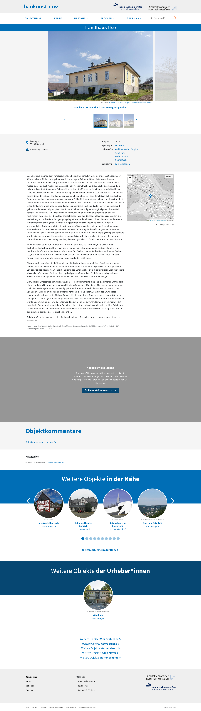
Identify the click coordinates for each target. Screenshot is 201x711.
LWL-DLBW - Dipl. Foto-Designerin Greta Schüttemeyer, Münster (130, 102)
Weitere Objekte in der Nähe (99, 550)
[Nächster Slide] (173, 500)
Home (27, 707)
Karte (27, 681)
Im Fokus (29, 685)
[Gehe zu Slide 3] (90, 538)
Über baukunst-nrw (86, 681)
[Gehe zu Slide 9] (114, 538)
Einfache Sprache (71, 707)
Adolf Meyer (120, 153)
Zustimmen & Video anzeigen (99, 390)
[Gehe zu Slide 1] (82, 538)
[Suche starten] (175, 18)
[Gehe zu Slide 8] (110, 538)
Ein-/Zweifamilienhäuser (55, 462)
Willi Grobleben (122, 164)
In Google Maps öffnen (166, 224)
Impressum (43, 707)
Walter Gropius (99, 658)
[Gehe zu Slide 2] (86, 538)
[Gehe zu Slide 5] (98, 538)
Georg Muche (121, 160)
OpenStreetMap (161, 220)
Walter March (121, 156)
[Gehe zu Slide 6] (102, 538)
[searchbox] (159, 18)
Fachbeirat (82, 685)
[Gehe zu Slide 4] (94, 538)
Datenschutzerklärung (56, 707)
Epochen (29, 690)
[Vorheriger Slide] (28, 500)
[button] (136, 120)
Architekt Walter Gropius (126, 149)
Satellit (169, 176)
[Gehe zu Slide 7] (106, 538)
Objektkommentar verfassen (39, 442)
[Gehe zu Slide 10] (118, 538)
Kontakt (34, 707)
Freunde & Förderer (86, 690)
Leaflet (151, 220)
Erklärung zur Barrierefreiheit (87, 707)
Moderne (119, 145)
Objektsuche (31, 676)
